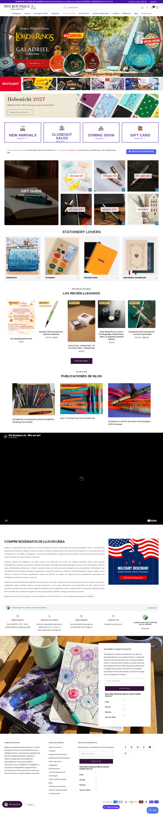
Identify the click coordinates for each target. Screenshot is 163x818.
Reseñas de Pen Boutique (59, 758)
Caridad (115, 13)
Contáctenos (54, 793)
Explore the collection (20, 112)
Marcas (27, 13)
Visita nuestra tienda (57, 779)
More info (145, 628)
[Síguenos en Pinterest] (144, 747)
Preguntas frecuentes (58, 754)
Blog (136, 13)
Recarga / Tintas (41, 13)
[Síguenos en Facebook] (126, 747)
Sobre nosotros (55, 747)
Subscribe (124, 688)
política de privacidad (58, 790)
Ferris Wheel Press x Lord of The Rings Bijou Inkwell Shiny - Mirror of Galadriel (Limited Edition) (111, 336)
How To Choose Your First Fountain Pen (77, 418)
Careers (52, 751)
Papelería (55, 13)
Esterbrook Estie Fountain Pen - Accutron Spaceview (142, 333)
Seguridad (53, 765)
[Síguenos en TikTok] (126, 753)
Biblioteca (127, 13)
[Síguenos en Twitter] (132, 747)
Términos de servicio (57, 786)
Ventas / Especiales (101, 13)
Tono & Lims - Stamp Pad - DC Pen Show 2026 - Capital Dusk (81, 346)
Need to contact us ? (113, 624)
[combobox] (86, 7)
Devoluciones (54, 768)
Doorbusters (146, 13)
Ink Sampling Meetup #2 (21, 339)
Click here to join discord (143, 151)
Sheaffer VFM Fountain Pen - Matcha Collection (51, 333)
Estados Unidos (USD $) (137, 2)
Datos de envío (55, 761)
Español (153, 2)
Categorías (16, 13)
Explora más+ (81, 361)
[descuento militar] (133, 562)
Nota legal (53, 776)
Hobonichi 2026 (69, 13)
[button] (142, 7)
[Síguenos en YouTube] (150, 747)
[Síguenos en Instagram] (138, 747)
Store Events (84, 13)
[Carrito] (152, 7)
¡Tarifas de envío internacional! (17, 627)
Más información (152, 607)
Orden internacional (57, 772)
